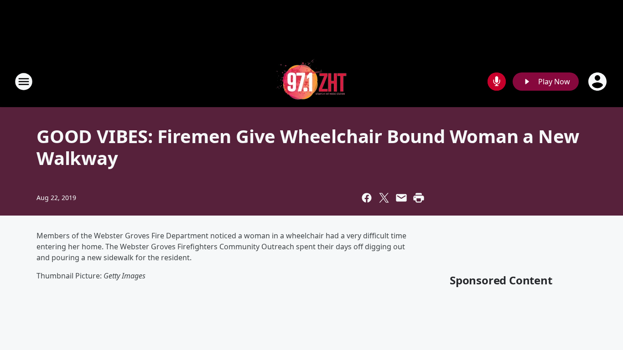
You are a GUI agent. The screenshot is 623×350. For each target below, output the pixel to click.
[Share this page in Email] (401, 197)
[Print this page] (418, 197)
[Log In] (598, 81)
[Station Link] (311, 81)
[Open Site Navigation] (24, 81)
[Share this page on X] (384, 197)
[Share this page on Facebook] (366, 197)
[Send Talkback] (497, 81)
